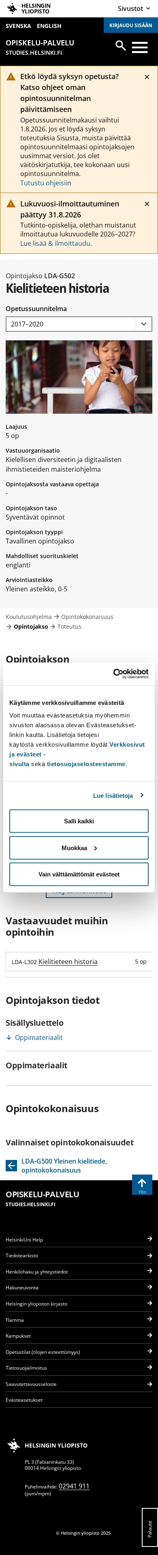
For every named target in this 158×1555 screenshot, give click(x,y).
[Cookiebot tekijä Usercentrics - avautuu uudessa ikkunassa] (114, 674)
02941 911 (74, 1486)
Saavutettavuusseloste (31, 1384)
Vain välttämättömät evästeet (79, 874)
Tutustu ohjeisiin (45, 182)
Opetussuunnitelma (36, 308)
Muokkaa (74, 847)
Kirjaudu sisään (130, 25)
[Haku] (120, 45)
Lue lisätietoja (113, 795)
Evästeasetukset (24, 1399)
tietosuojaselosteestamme (86, 763)
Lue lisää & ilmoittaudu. (56, 243)
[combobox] (79, 324)
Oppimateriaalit (39, 1037)
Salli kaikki (79, 821)
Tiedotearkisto (22, 1255)
